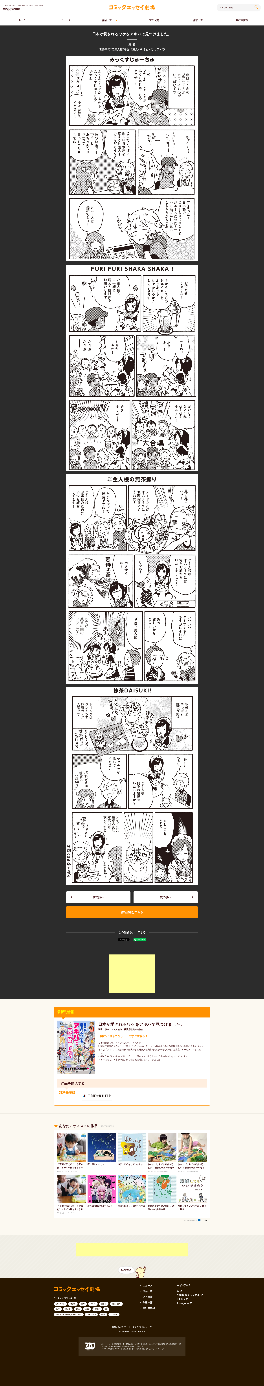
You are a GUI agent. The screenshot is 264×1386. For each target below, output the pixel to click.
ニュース (66, 20)
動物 (78, 1309)
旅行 (58, 1309)
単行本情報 (242, 20)
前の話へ (98, 897)
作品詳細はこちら (132, 912)
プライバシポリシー (141, 1327)
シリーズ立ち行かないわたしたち (68, 1314)
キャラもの (91, 1314)
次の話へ (165, 897)
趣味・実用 (116, 1304)
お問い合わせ (117, 1327)
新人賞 (67, 1309)
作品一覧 (107, 20)
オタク (72, 1304)
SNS (87, 1309)
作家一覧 (198, 20)
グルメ (92, 1304)
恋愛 (103, 1314)
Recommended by (191, 1220)
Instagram (183, 1303)
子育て (97, 1309)
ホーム (22, 20)
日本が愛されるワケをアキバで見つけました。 (141, 1024)
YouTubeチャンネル (188, 1295)
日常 (83, 1304)
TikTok (181, 1299)
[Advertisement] (132, 973)
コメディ (114, 1314)
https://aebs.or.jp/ (158, 1349)
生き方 (103, 1304)
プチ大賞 (154, 20)
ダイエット (60, 1304)
